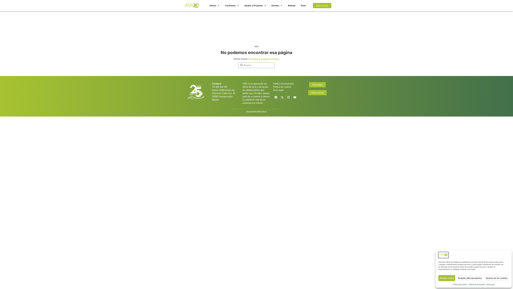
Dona (303, 5)
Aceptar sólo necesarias (470, 278)
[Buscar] (241, 65)
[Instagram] (288, 97)
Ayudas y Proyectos (253, 5)
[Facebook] (276, 97)
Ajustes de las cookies (497, 278)
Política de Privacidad (477, 284)
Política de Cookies (460, 284)
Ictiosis (213, 5)
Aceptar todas (447, 278)
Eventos (275, 5)
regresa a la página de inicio (264, 59)
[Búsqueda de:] (256, 65)
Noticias (292, 5)
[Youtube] (295, 97)
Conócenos (230, 5)
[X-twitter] (282, 97)
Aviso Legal (490, 284)
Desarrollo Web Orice (256, 112)
